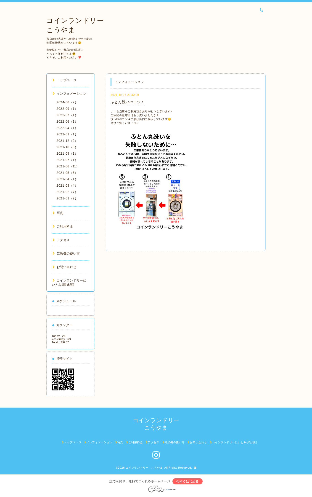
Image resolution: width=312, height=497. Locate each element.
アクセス (63, 240)
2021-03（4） (67, 185)
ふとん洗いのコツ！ (128, 102)
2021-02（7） (67, 192)
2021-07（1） (67, 160)
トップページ (67, 80)
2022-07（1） (67, 115)
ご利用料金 (65, 226)
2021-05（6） (67, 173)
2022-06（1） (67, 121)
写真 (60, 213)
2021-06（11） (67, 166)
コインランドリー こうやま (144, 467)
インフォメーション (71, 93)
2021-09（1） (67, 153)
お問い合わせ (67, 267)
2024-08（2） (67, 102)
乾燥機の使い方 (68, 253)
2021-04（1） (67, 179)
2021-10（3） (67, 147)
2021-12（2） (67, 140)
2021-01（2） (67, 198)
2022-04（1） (67, 128)
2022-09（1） (67, 108)
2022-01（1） (67, 134)
